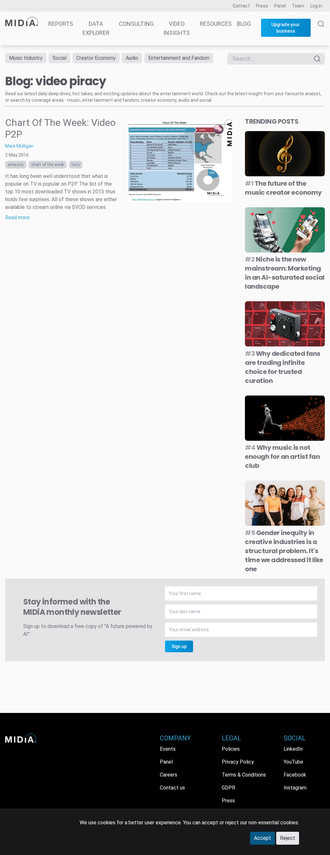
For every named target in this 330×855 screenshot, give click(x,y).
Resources (216, 23)
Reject (287, 838)
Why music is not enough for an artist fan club (282, 456)
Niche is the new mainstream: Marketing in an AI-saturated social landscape (285, 273)
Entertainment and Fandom (178, 58)
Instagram (295, 788)
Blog (244, 23)
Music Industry (26, 58)
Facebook (295, 775)
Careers (168, 775)
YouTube (293, 762)
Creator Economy (96, 58)
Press (262, 5)
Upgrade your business (285, 28)
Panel (280, 5)
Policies (231, 749)
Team (298, 5)
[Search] (321, 33)
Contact (241, 5)
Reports (60, 23)
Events (168, 749)
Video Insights (176, 28)
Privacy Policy (238, 762)
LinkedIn (293, 749)
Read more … (19, 217)
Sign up (179, 646)
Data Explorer (96, 28)
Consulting (136, 23)
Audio (132, 58)
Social (59, 58)
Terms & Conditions (244, 775)
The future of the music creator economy (283, 188)
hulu (76, 164)
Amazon (16, 164)
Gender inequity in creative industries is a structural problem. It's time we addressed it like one (284, 550)
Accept (262, 838)
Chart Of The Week (47, 164)
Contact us (172, 788)
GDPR (228, 788)
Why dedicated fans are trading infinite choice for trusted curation (282, 367)
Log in (316, 5)
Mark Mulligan (19, 146)
